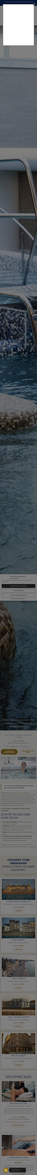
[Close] (34, 4)
